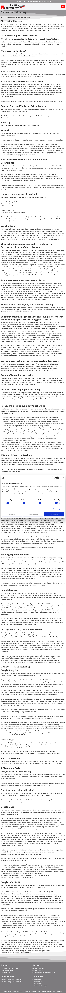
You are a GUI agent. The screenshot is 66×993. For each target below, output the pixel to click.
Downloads (37, 984)
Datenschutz (38, 982)
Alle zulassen (54, 514)
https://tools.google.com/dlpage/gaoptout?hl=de (15, 747)
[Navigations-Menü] (63, 6)
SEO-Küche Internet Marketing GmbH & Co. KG (48, 991)
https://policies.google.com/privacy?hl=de (37, 785)
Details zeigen (57, 509)
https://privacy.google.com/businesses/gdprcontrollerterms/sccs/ (21, 854)
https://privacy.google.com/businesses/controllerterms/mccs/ (33, 718)
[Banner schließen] (63, 477)
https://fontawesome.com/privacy (15, 802)
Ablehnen (12, 514)
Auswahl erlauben (33, 514)
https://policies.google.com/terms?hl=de (16, 936)
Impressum (37, 980)
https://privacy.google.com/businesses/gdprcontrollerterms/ (33, 852)
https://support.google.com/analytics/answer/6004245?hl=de (40, 753)
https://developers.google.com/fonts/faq (47, 783)
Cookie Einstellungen (40, 986)
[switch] (25, 503)
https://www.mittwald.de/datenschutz (51, 140)
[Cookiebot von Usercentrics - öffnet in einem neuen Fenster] (53, 478)
